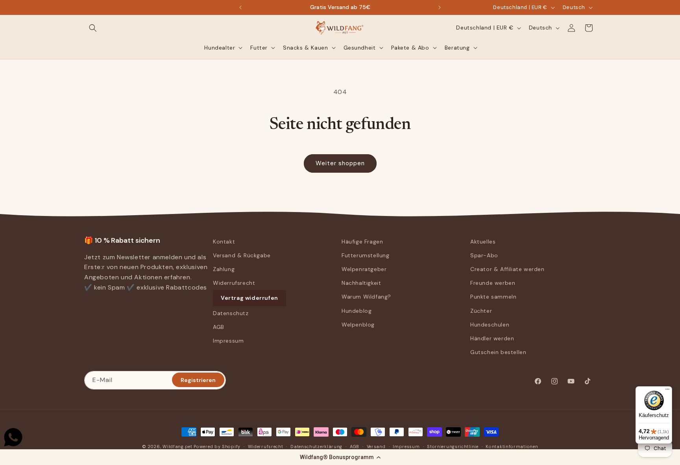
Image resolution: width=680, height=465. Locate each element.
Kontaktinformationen (512, 446)
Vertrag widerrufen (249, 297)
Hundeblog (356, 310)
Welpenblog (358, 324)
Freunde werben (492, 282)
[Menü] (667, 391)
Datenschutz (231, 313)
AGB (218, 326)
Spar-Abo (484, 255)
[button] (340, 457)
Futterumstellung (366, 255)
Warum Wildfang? (366, 296)
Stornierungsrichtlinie (452, 446)
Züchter (481, 310)
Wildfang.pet (177, 446)
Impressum (228, 340)
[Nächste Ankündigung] (439, 7)
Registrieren (198, 380)
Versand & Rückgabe (242, 255)
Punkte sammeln (493, 296)
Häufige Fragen (362, 241)
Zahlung (224, 269)
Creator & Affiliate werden (507, 269)
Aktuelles (482, 241)
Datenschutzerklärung (316, 446)
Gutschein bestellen (498, 352)
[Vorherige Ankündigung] (240, 7)
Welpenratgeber (364, 269)
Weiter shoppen (340, 163)
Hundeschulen (489, 324)
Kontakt (224, 241)
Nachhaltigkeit (361, 282)
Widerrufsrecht (234, 282)
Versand (376, 446)
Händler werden (492, 338)
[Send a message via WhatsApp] (13, 437)
